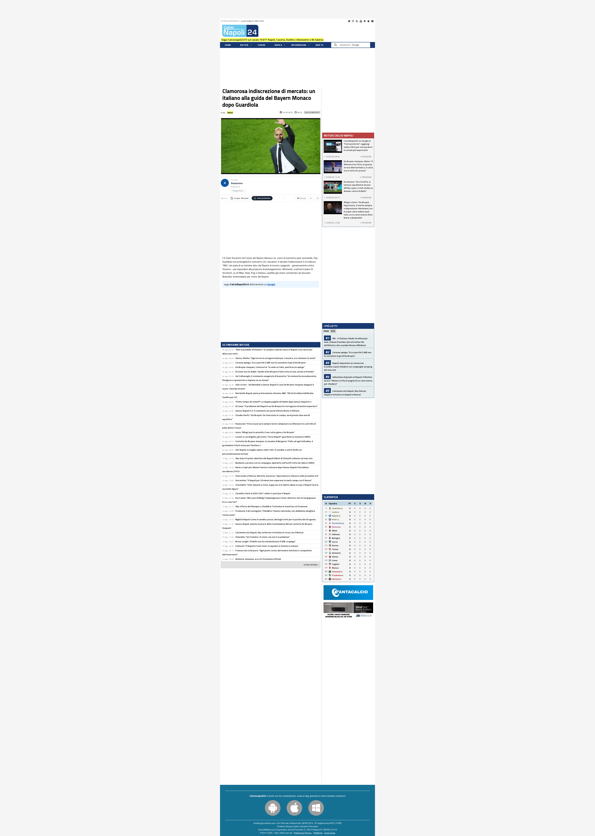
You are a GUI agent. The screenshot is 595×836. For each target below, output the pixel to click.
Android (364, 21)
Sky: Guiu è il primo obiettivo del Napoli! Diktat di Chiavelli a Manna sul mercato (274, 458)
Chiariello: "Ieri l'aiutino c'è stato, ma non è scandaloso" (262, 537)
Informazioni (298, 45)
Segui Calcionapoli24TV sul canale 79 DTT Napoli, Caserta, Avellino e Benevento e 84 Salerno (272, 40)
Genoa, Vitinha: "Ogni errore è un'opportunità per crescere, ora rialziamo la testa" (275, 358)
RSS (356, 21)
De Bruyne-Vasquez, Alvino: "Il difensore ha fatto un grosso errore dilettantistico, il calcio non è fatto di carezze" (358, 166)
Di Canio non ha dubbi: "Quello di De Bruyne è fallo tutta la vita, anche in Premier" (275, 371)
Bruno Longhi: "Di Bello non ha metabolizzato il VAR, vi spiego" (265, 541)
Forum (261, 45)
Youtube (360, 21)
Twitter (349, 21)
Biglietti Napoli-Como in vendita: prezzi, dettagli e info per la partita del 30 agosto (275, 519)
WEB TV (319, 45)
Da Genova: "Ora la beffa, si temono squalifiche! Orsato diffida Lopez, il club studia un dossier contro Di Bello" (358, 186)
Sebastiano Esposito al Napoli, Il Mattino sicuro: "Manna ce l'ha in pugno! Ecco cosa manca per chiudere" (348, 380)
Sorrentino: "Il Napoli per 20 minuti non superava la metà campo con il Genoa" (273, 480)
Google (241, 198)
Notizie (244, 45)
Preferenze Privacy (303, 832)
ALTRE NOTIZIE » (311, 565)
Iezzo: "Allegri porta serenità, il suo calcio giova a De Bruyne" (265, 432)
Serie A (278, 45)
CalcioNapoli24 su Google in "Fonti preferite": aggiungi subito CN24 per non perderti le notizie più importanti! (358, 145)
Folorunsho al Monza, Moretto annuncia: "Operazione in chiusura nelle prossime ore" (277, 475)
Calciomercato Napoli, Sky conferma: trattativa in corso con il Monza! (269, 532)
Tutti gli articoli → (238, 191)
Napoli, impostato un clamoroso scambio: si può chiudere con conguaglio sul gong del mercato (348, 366)
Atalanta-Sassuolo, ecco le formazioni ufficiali (258, 559)
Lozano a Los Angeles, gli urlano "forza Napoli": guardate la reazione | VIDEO (272, 436)
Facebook (353, 21)
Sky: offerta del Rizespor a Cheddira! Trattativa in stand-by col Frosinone (271, 506)
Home (228, 45)
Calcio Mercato (312, 112)
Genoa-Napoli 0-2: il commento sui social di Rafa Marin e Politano (267, 410)
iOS (368, 21)
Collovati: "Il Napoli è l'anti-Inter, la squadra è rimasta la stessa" (267, 546)
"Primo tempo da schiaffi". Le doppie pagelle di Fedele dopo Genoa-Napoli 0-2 (273, 401)
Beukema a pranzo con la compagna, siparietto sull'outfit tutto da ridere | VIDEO (274, 462)
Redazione (237, 183)
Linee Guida (329, 832)
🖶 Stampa (301, 198)
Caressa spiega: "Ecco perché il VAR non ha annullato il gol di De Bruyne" (270, 362)
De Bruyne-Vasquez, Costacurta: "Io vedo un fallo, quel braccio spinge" (270, 367)
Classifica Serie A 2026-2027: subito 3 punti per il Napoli (262, 493)
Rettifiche (318, 832)
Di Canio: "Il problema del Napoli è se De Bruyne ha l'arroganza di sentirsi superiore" (276, 406)
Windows (372, 21)
